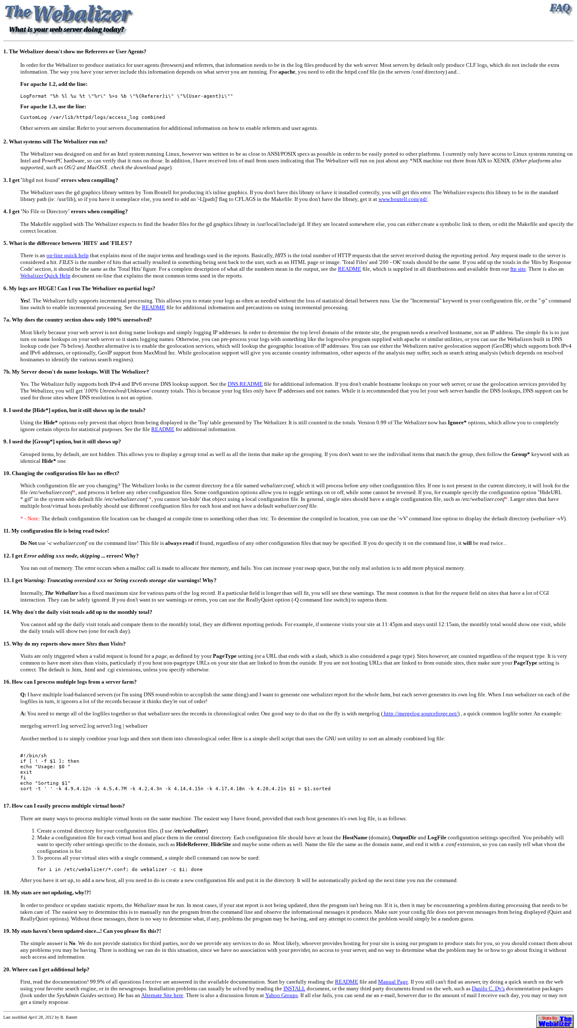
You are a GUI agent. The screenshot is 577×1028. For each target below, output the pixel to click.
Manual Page (393, 982)
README (349, 269)
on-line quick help (67, 255)
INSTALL (294, 988)
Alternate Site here (162, 995)
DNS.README (245, 384)
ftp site (518, 269)
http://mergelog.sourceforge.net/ (420, 713)
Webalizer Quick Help (45, 275)
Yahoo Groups (281, 995)
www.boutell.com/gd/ (402, 199)
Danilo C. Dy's (488, 988)
